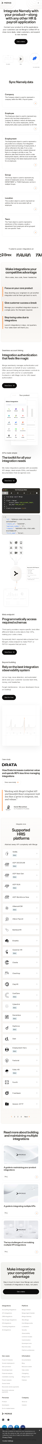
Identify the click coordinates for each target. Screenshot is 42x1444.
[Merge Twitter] (8, 1420)
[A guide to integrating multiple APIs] (21, 1199)
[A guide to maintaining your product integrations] (21, 1162)
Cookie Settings (7, 1441)
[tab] (5, 493)
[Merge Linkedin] (3, 1420)
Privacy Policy (7, 1437)
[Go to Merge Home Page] (6, 3)
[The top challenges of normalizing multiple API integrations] (21, 1237)
